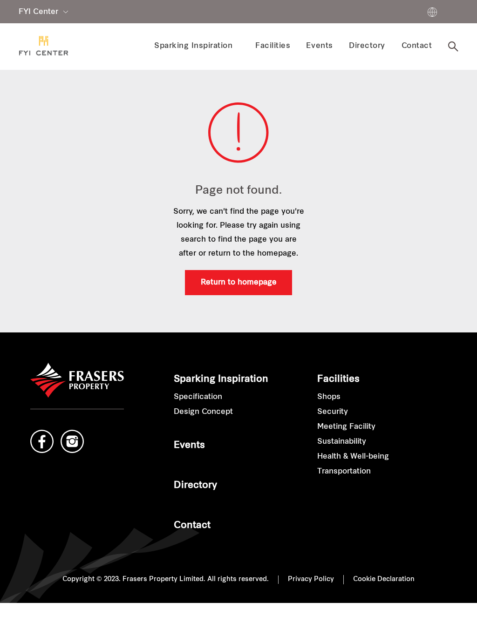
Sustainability (341, 442)
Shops (329, 397)
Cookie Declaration (384, 579)
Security (332, 412)
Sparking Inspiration (221, 379)
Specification (198, 397)
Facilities (338, 379)
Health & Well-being (353, 456)
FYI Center (38, 12)
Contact (192, 525)
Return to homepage (239, 282)
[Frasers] (43, 46)
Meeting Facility (346, 427)
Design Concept (203, 412)
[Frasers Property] (77, 380)
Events (189, 445)
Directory (195, 485)
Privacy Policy (311, 579)
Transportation (344, 471)
